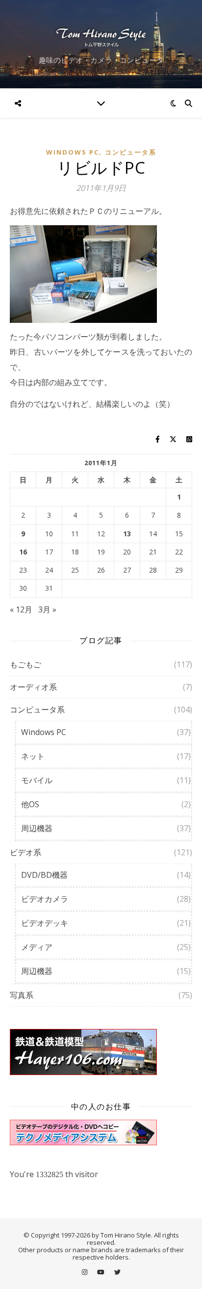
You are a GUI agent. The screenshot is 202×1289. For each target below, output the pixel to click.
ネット (33, 756)
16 (23, 552)
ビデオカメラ (44, 899)
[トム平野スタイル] (101, 36)
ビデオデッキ (44, 923)
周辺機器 (36, 828)
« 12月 (21, 609)
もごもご (25, 664)
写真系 (21, 995)
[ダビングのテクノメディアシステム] (101, 1132)
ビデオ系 (25, 852)
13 (127, 534)
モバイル (36, 780)
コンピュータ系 (130, 152)
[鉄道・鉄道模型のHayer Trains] (101, 1052)
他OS (30, 804)
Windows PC (72, 152)
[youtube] (101, 1271)
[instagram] (85, 1271)
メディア (36, 947)
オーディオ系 (33, 687)
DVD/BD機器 (44, 874)
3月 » (47, 609)
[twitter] (117, 1271)
